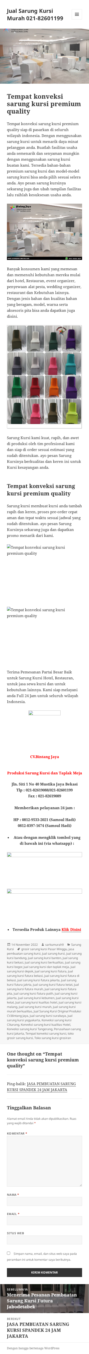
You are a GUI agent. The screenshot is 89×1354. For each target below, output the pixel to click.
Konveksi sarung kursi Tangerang (29, 1029)
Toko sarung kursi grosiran (52, 1038)
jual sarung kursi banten (44, 958)
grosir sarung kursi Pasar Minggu (44, 949)
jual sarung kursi (53, 953)
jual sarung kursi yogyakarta (39, 1018)
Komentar (17, 1133)
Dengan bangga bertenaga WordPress (33, 1348)
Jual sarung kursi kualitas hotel (36, 1002)
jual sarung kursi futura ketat (52, 984)
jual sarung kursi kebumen (36, 998)
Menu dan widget (77, 19)
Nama (13, 1195)
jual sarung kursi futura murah (43, 986)
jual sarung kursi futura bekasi (40, 973)
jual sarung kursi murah (35, 1007)
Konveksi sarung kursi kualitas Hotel (45, 1024)
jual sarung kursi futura (51, 971)
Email (13, 1214)
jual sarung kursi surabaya (48, 1016)
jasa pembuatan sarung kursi (40, 951)
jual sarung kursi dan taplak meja (46, 967)
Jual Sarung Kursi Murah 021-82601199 (35, 14)
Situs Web (15, 1233)
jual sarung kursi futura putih (33, 993)
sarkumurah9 (54, 944)
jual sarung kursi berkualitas (44, 962)
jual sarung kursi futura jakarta (38, 980)
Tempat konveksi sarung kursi (45, 1033)
